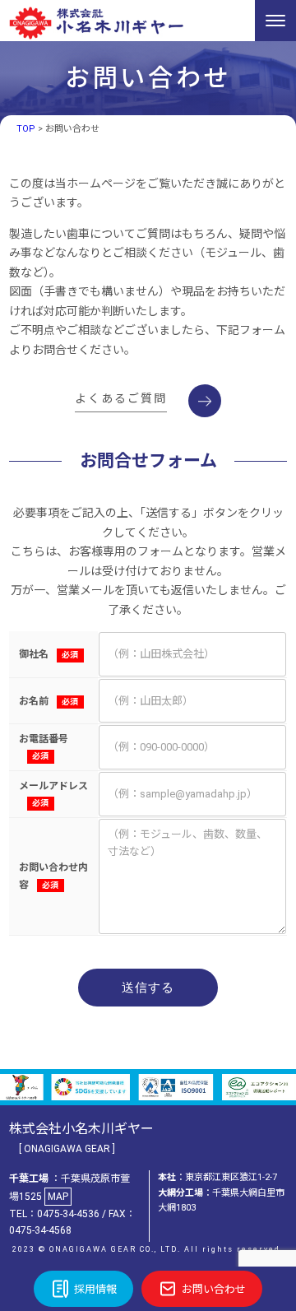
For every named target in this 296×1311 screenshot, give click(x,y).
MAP (58, 1196)
